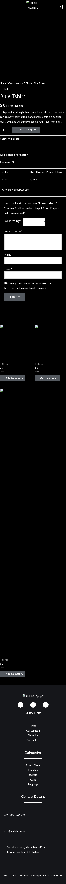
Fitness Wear (33, 765)
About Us (33, 735)
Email (8, 269)
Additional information (14, 154)
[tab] (33, 155)
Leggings (33, 784)
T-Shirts (27, 83)
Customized (33, 730)
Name (8, 254)
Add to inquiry (28, 129)
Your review (13, 231)
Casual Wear (14, 83)
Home (3, 83)
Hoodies (33, 770)
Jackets (33, 774)
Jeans (33, 779)
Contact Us (33, 740)
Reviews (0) (7, 162)
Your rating (12, 221)
